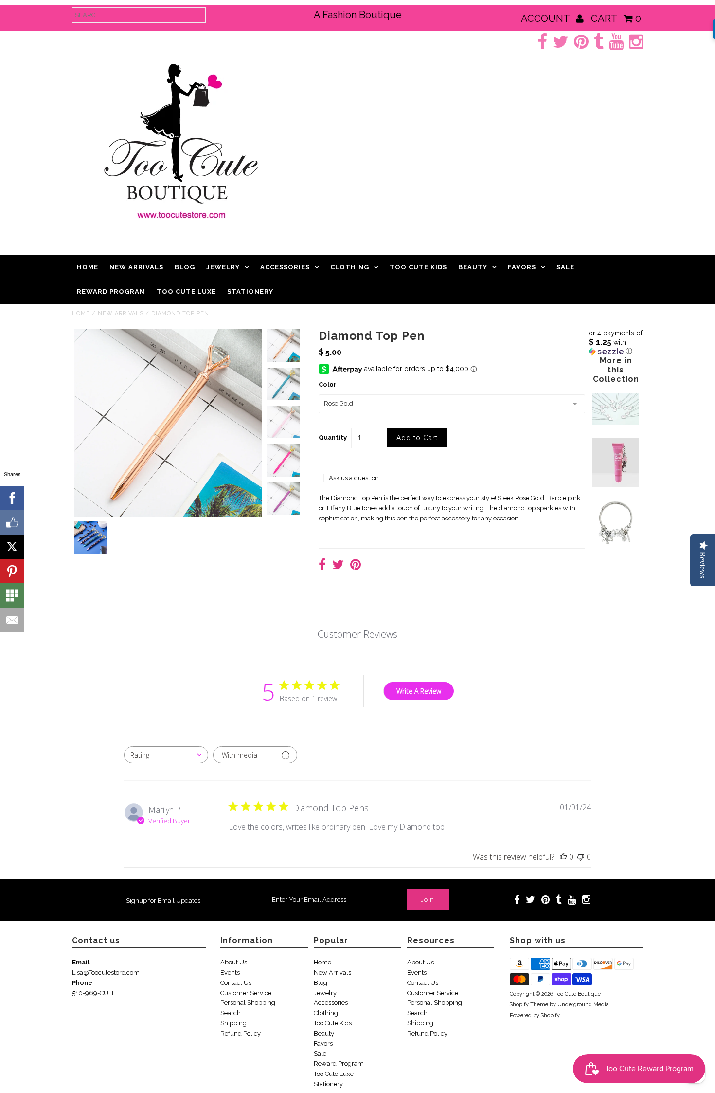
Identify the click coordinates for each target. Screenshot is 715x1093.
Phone (82, 982)
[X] (12, 547)
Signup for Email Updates (163, 900)
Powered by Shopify (535, 1015)
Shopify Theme (529, 1004)
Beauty (472, 267)
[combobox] (166, 754)
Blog (185, 267)
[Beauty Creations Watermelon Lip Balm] (615, 484)
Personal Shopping (247, 1002)
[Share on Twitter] (338, 566)
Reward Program (111, 291)
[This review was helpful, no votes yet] (563, 857)
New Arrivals (136, 267)
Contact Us (235, 982)
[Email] (12, 620)
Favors (522, 267)
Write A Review (418, 691)
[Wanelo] (12, 595)
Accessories (285, 267)
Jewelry (223, 267)
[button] (616, 342)
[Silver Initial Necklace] (615, 422)
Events (230, 972)
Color (328, 384)
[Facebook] (12, 498)
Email (80, 962)
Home (87, 267)
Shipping (233, 1023)
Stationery (250, 291)
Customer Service (245, 993)
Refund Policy (240, 1033)
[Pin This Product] (355, 566)
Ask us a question (354, 478)
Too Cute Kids (418, 267)
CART (616, 18)
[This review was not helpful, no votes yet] (580, 857)
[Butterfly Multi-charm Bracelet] (615, 544)
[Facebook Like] (12, 522)
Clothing (349, 267)
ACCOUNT (546, 18)
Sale (565, 267)
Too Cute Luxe (186, 291)
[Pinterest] (12, 571)
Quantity (333, 437)
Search (230, 1013)
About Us (233, 962)
